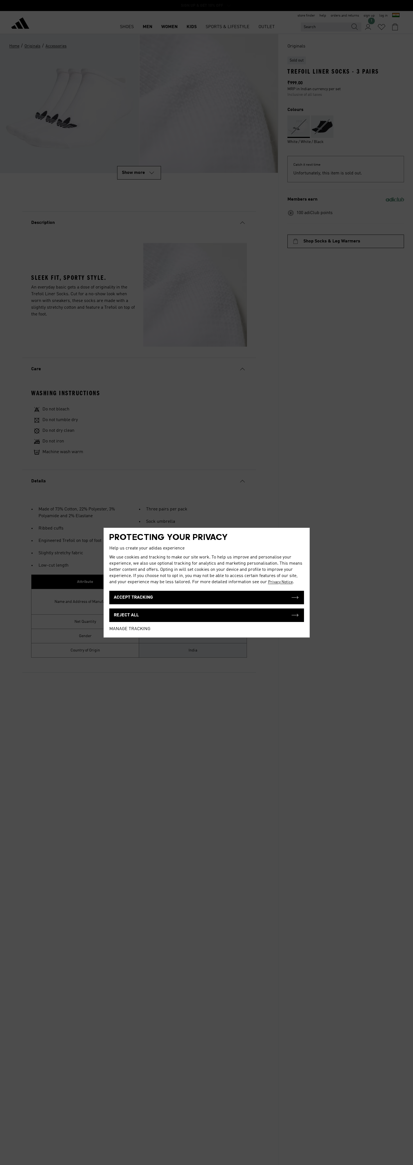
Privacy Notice (280, 582)
